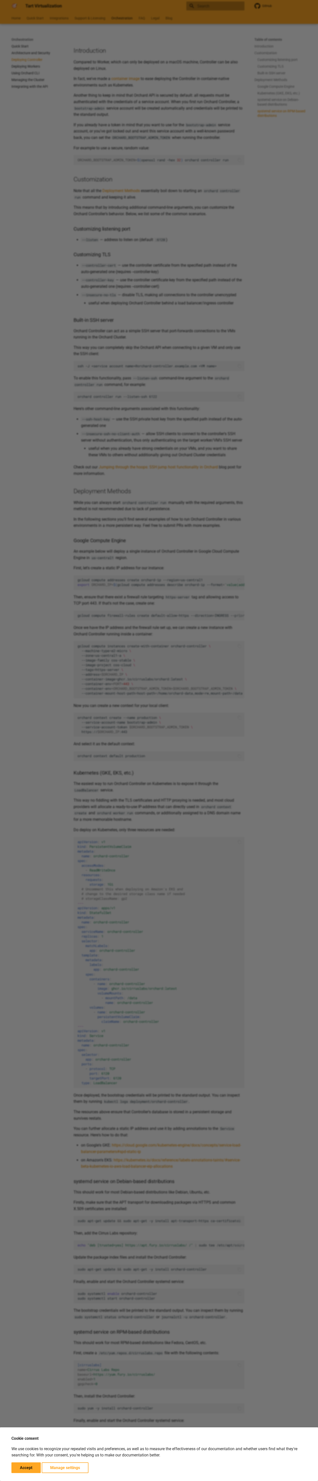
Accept (26, 1467)
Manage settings (65, 1467)
